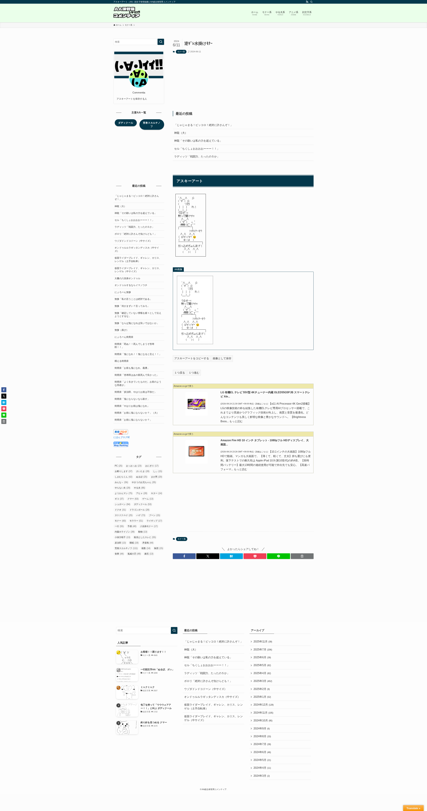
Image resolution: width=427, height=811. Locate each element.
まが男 (156, 477)
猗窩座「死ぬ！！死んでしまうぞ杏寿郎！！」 (134, 346)
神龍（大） (180, 132)
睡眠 (134, 542)
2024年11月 (263, 712)
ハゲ (140, 515)
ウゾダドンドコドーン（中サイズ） (133, 241)
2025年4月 (262, 673)
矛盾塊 (147, 542)
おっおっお (133, 466)
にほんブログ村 (121, 437)
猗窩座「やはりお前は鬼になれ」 (132, 406)
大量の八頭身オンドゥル (127, 278)
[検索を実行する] (160, 42)
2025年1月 (262, 696)
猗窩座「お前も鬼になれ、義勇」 (132, 368)
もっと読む (236, 421)
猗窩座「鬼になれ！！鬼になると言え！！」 (138, 354)
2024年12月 (264, 704)
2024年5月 (262, 760)
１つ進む (194, 372)
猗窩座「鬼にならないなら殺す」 (132, 399)
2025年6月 (262, 657)
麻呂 (148, 553)
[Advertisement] (243, 82)
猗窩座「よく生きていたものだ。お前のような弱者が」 (138, 383)
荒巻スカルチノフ (126, 548)
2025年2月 (262, 689)
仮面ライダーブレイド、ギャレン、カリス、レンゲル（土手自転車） (138, 260)
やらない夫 (122, 488)
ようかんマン (123, 493)
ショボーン (122, 504)
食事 (119, 553)
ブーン (154, 515)
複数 (145, 548)
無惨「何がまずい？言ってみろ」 (132, 306)
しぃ (157, 471)
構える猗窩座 (122, 361)
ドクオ (120, 510)
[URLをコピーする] (302, 556)
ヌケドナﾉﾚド (123, 515)
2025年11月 (263, 641)
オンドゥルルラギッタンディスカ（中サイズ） (137, 249)
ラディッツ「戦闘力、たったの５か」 (197, 156)
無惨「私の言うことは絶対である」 (133, 299)
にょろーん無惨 (123, 292)
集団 (158, 548)
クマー (132, 499)
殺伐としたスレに (145, 537)
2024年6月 (262, 752)
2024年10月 (263, 720)
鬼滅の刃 (134, 553)
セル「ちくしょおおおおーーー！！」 (197, 148)
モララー (136, 521)
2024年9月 (262, 728)
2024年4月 (262, 767)
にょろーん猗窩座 (124, 337)
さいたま (142, 471)
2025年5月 (262, 665)
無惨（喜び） (122, 330)
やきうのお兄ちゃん (144, 482)
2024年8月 (262, 736)
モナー (120, 521)
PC (118, 466)
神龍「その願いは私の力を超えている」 (198, 140)
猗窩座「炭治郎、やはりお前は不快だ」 (136, 392)
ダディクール (142, 504)
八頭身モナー (149, 526)
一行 (119, 526)
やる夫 (139, 488)
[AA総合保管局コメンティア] (126, 13)
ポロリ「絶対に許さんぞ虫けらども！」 (136, 234)
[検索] (311, 2)
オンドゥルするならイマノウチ (131, 285)
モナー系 (181, 52)
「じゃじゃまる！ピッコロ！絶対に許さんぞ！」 (203, 125)
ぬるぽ (141, 477)
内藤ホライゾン (124, 532)
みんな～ (121, 482)
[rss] (307, 2)
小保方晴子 (122, 537)
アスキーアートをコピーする (191, 358)
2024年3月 (262, 775)
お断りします (123, 471)
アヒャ (141, 493)
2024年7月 (262, 744)
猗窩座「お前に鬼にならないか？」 (133, 419)
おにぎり (151, 466)
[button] (184, 556)
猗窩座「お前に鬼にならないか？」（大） (137, 412)
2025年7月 (263, 649)
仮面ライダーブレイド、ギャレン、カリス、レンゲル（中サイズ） (138, 270)
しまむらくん (123, 477)
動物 (142, 532)
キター (156, 493)
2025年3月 (263, 681)
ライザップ (154, 521)
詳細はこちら (261, 404)
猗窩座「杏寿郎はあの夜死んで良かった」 (137, 375)
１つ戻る (179, 372)
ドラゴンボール (139, 510)
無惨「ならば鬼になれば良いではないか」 (137, 323)
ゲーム (147, 499)
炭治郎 (120, 542)
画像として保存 (222, 358)
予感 (131, 526)
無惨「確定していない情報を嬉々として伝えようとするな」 (138, 315)
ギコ (119, 499)
